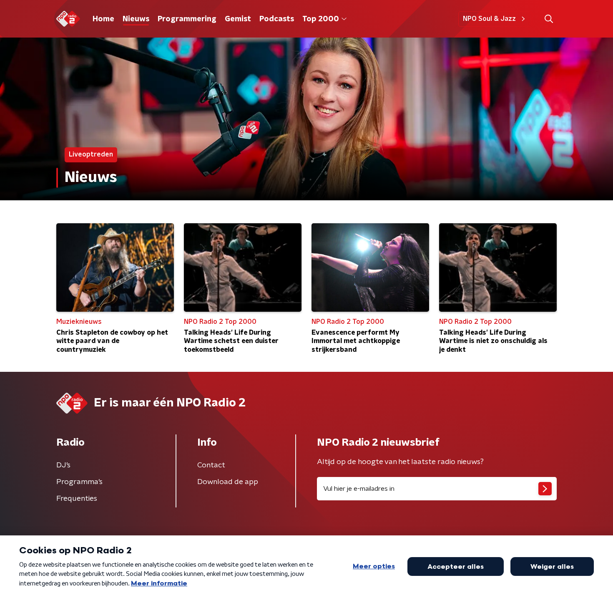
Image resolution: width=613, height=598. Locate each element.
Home (103, 19)
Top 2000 (320, 19)
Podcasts (276, 19)
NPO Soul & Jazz (489, 18)
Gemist (238, 19)
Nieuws (136, 19)
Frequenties (76, 498)
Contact (211, 465)
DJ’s (63, 465)
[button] (548, 19)
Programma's (79, 482)
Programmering (187, 19)
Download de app (227, 482)
